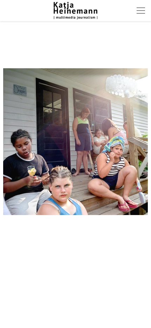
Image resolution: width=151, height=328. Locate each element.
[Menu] (141, 11)
